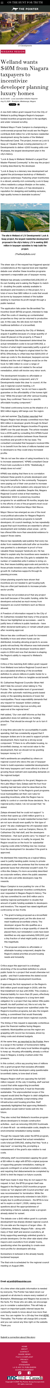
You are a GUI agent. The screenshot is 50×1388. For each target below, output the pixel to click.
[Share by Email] (18, 104)
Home (24, 1346)
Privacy (24, 1359)
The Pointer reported (28, 416)
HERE (46, 1315)
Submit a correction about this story (18, 1337)
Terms (24, 1362)
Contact (24, 1352)
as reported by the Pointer (30, 1041)
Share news (24, 1354)
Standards (24, 1365)
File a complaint (24, 1357)
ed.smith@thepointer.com (19, 1281)
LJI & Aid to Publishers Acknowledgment (24, 1368)
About (24, 1349)
